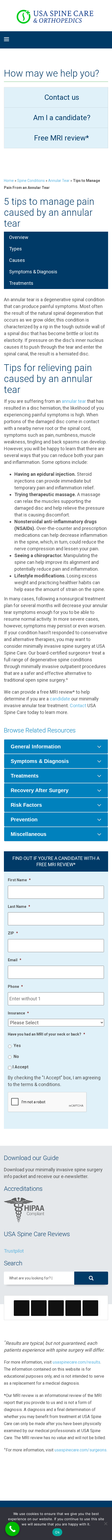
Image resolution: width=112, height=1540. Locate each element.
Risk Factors (26, 805)
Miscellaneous (28, 834)
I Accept (20, 1066)
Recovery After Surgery (40, 790)
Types (15, 248)
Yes (17, 1045)
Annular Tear (59, 180)
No (16, 1056)
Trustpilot (14, 1251)
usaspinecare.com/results (76, 1362)
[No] (105, 1523)
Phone (15, 986)
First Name (19, 880)
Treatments (21, 283)
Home (9, 180)
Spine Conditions (31, 180)
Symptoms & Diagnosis (33, 271)
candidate (60, 698)
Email (14, 960)
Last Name (19, 906)
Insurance (18, 1013)
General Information (36, 746)
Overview (18, 237)
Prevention (24, 819)
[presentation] (47, 1102)
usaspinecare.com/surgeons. (80, 1449)
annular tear (74, 401)
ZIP (13, 933)
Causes (17, 260)
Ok (57, 1532)
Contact (78, 705)
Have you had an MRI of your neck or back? (46, 1034)
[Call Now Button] (12, 1529)
